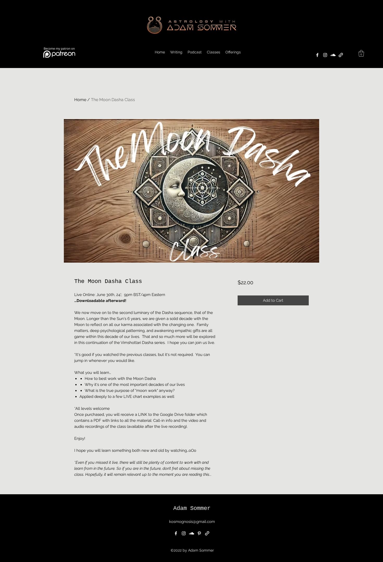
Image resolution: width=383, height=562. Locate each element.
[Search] (313, 34)
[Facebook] (317, 55)
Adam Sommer (192, 508)
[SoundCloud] (333, 55)
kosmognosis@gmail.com (192, 521)
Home (80, 99)
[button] (233, 52)
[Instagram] (325, 55)
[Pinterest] (199, 533)
